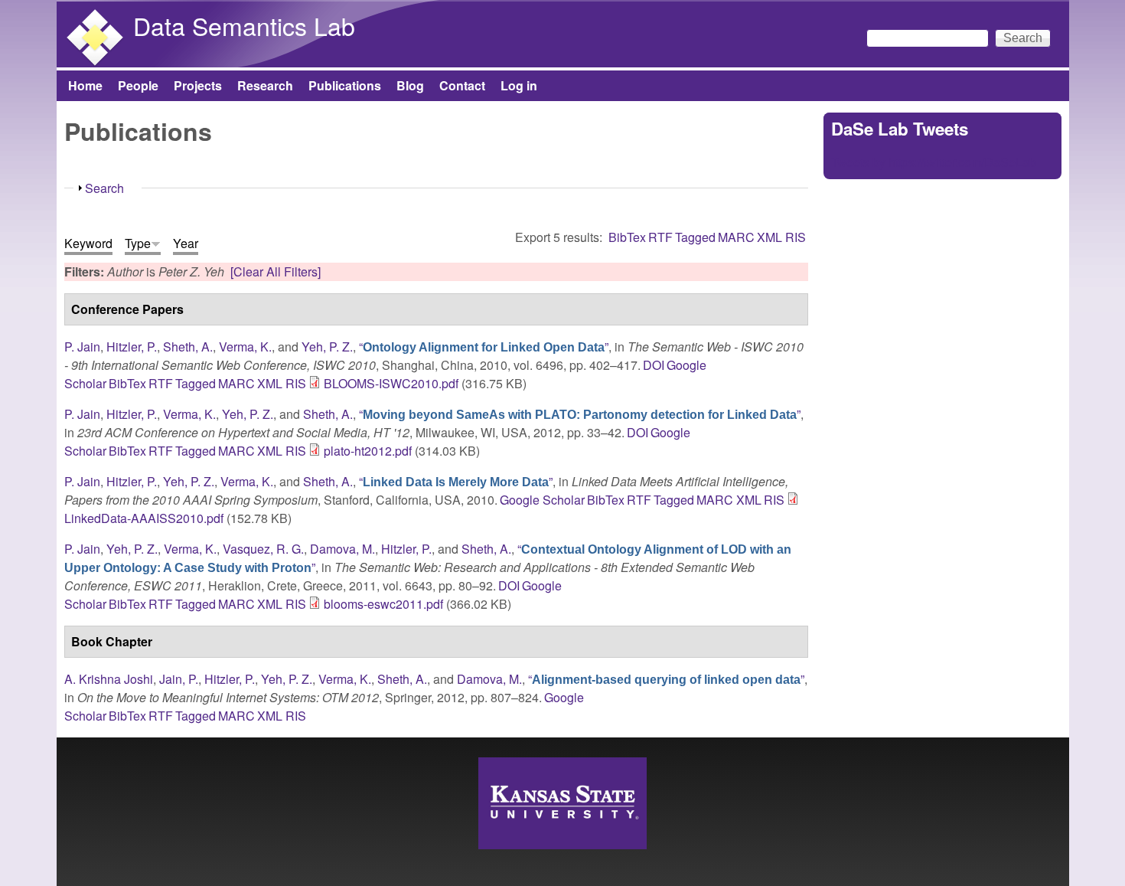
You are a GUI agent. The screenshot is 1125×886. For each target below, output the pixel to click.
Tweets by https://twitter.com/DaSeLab (933, 162)
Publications (344, 85)
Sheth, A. (188, 346)
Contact (462, 85)
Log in (519, 85)
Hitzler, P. (131, 346)
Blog (410, 85)
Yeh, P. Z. (327, 346)
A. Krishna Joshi (108, 679)
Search (104, 188)
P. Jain (82, 346)
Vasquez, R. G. (263, 548)
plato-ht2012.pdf (368, 450)
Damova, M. (342, 548)
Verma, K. (245, 346)
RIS (795, 237)
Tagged (695, 237)
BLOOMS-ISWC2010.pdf (391, 383)
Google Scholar (542, 499)
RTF (660, 237)
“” (483, 346)
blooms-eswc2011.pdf (383, 604)
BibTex (627, 237)
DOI (653, 365)
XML (769, 237)
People (138, 85)
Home (85, 85)
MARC (736, 237)
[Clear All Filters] (275, 271)
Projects (198, 85)
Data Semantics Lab (244, 25)
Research (265, 85)
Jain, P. (178, 679)
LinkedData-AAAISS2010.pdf (143, 518)
